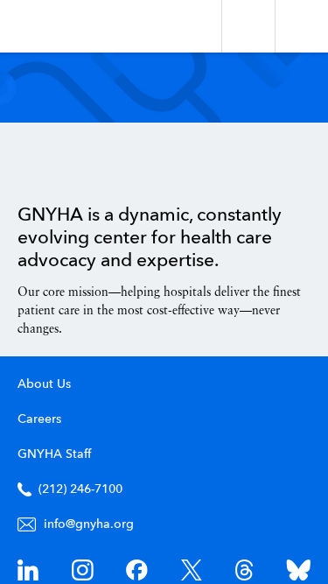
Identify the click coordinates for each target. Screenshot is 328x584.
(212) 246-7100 (80, 489)
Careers (39, 419)
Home (61, 163)
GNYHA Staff (54, 454)
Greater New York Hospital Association (65, 26)
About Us (44, 384)
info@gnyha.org (89, 524)
